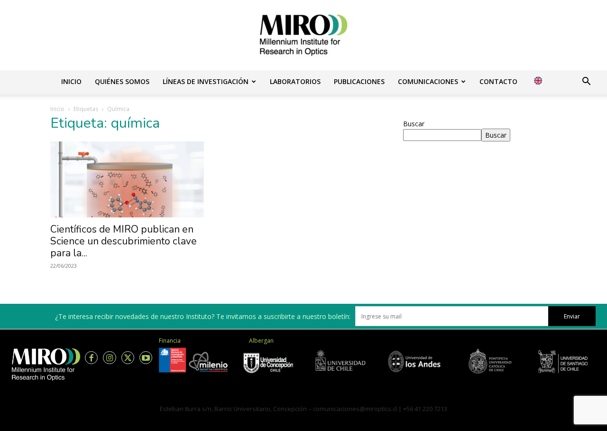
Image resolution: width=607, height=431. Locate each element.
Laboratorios (295, 81)
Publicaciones (359, 81)
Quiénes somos (122, 81)
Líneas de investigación (205, 81)
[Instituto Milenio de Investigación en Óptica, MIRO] (303, 35)
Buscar (413, 123)
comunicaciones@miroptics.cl (355, 408)
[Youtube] (145, 357)
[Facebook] (91, 357)
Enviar (572, 316)
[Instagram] (109, 357)
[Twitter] (127, 357)
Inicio (71, 81)
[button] (586, 82)
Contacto (498, 81)
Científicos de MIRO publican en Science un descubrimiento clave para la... (123, 241)
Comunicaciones (428, 81)
